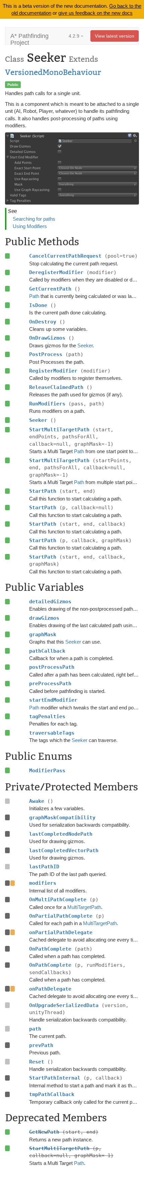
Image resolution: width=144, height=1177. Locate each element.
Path (34, 296)
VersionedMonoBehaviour (53, 72)
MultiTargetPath (84, 907)
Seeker (85, 345)
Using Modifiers (30, 226)
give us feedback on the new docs (95, 13)
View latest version (114, 36)
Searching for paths (34, 219)
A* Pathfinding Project (29, 38)
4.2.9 (75, 36)
